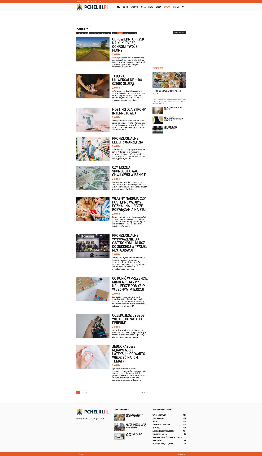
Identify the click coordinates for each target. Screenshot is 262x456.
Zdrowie (176, 7)
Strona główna (80, 1)
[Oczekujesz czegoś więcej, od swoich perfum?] (93, 326)
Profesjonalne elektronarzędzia (127, 140)
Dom (118, 7)
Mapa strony (182, 454)
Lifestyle (134, 7)
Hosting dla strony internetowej (129, 111)
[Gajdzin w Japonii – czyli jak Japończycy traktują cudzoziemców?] (119, 427)
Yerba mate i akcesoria (161, 425)
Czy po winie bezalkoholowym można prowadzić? (173, 119)
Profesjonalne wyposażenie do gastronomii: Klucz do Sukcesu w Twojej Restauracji (129, 242)
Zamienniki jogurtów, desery (163, 431)
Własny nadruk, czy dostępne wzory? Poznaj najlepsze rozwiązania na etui (129, 204)
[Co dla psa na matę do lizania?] (157, 110)
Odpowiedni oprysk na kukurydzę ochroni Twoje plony (128, 44)
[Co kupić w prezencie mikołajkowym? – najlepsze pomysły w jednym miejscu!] (93, 289)
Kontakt (100, 1)
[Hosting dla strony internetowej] (93, 120)
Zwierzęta (133, 33)
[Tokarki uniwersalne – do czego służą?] (93, 86)
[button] (183, 7)
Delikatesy (80, 33)
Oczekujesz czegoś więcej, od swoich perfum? (128, 319)
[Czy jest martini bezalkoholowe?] (157, 129)
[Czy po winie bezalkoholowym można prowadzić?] (157, 120)
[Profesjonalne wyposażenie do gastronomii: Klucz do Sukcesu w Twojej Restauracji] (93, 246)
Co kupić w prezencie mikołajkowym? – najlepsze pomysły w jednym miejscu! (130, 284)
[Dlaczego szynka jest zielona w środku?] (119, 417)
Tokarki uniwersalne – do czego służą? (127, 80)
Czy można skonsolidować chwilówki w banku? (129, 171)
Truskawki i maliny (159, 434)
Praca (150, 7)
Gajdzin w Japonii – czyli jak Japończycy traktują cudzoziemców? (136, 425)
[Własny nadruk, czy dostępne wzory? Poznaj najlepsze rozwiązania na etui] (93, 209)
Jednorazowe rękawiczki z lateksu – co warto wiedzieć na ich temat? (128, 353)
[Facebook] (184, 1)
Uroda (158, 7)
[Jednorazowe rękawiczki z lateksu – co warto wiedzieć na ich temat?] (93, 357)
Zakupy (167, 7)
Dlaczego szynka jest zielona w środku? (134, 415)
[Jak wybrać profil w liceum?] (119, 436)
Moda (143, 7)
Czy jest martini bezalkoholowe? (170, 128)
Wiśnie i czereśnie (159, 415)
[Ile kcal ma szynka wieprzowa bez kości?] (169, 80)
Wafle (154, 421)
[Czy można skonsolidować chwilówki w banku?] (93, 178)
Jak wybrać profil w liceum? (134, 435)
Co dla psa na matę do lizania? (173, 108)
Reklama (93, 1)
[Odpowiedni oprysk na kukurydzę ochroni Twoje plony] (93, 49)
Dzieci (125, 7)
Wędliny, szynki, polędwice (162, 444)
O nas (87, 1)
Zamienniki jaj (158, 418)
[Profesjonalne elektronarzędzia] (93, 149)
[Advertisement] (131, 18)
